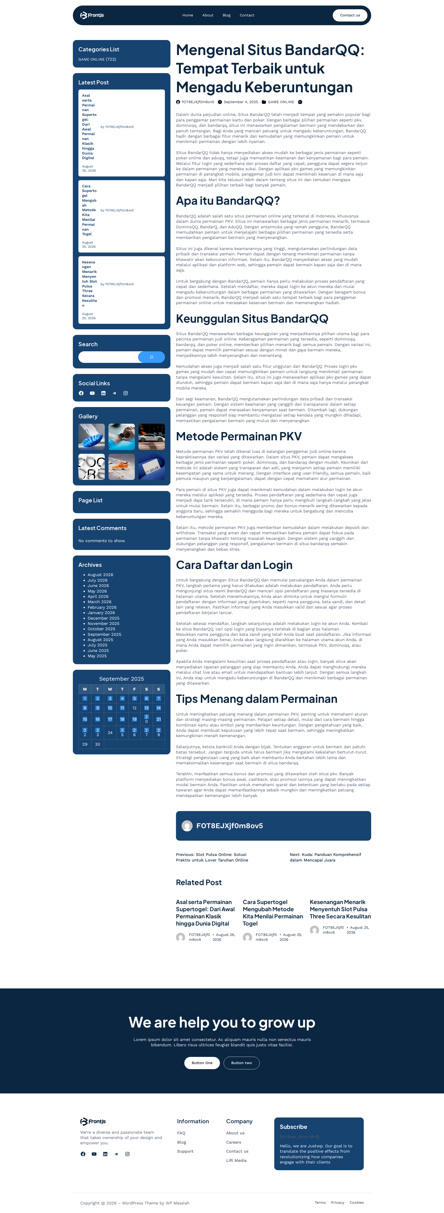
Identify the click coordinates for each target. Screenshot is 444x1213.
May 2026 (97, 591)
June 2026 (98, 585)
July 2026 (98, 580)
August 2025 (100, 639)
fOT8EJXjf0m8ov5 (198, 102)
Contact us (350, 15)
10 (110, 708)
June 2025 (98, 650)
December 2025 (103, 618)
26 (134, 730)
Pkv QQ (349, 629)
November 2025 (103, 623)
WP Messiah (177, 1203)
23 (97, 730)
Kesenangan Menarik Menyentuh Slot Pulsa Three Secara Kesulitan (89, 284)
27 (146, 730)
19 (135, 719)
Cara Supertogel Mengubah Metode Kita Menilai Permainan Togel (89, 210)
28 (158, 730)
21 (159, 719)
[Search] (151, 357)
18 (122, 719)
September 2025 (104, 634)
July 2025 (97, 644)
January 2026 (101, 612)
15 (85, 719)
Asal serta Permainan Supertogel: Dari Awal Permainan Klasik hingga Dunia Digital (89, 126)
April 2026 (98, 596)
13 (147, 708)
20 (146, 716)
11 (122, 708)
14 (159, 708)
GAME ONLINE (91, 59)
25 (122, 730)
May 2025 (97, 655)
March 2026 (99, 601)
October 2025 (101, 628)
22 (85, 730)
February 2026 (102, 607)
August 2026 (100, 574)
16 (98, 719)
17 (110, 719)
